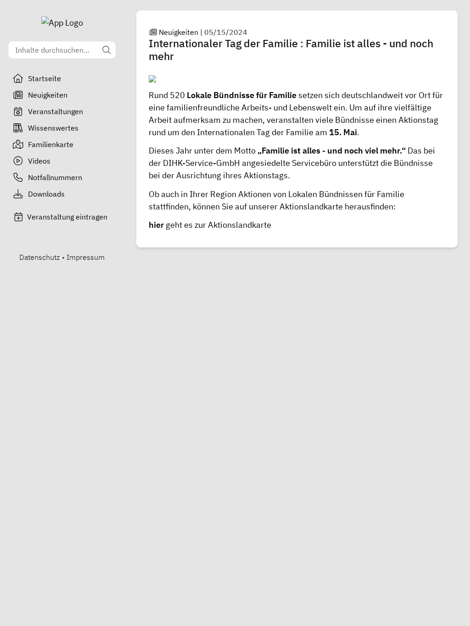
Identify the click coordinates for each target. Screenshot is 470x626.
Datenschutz (39, 257)
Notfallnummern (55, 177)
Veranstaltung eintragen (67, 216)
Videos (39, 160)
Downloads (46, 193)
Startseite (44, 78)
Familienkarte (50, 144)
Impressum (86, 257)
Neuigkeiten (47, 94)
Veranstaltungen (55, 111)
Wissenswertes (53, 127)
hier (157, 225)
